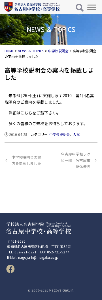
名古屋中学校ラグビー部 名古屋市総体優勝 (75, 160)
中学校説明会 (59, 134)
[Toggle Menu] (91, 7)
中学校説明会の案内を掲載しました (26, 160)
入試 (76, 134)
